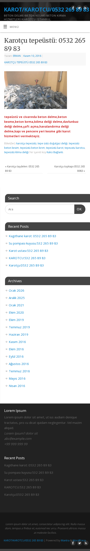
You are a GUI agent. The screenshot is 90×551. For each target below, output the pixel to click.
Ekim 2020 (16, 312)
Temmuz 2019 (19, 327)
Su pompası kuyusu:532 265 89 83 (33, 243)
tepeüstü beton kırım (32, 148)
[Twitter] (79, 8)
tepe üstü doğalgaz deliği (53, 143)
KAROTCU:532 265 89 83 (27, 258)
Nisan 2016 (17, 386)
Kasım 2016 (17, 342)
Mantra (65, 540)
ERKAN (17, 56)
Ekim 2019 (16, 320)
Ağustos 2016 (19, 364)
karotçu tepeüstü (26, 143)
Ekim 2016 (16, 349)
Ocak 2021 (16, 305)
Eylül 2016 (16, 356)
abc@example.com (17, 438)
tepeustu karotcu (75, 148)
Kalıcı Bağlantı (55, 152)
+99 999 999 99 (15, 444)
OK (78, 209)
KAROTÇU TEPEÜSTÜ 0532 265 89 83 (25, 62)
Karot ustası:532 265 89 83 (28, 250)
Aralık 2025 (17, 298)
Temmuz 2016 (19, 371)
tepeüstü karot (54, 148)
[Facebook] (73, 8)
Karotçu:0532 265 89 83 (26, 265)
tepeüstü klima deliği (16, 152)
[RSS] (85, 8)
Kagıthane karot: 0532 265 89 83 (32, 236)
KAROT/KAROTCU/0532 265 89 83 (46, 9)
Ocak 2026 (16, 290)
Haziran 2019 (18, 334)
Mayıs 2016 (17, 378)
